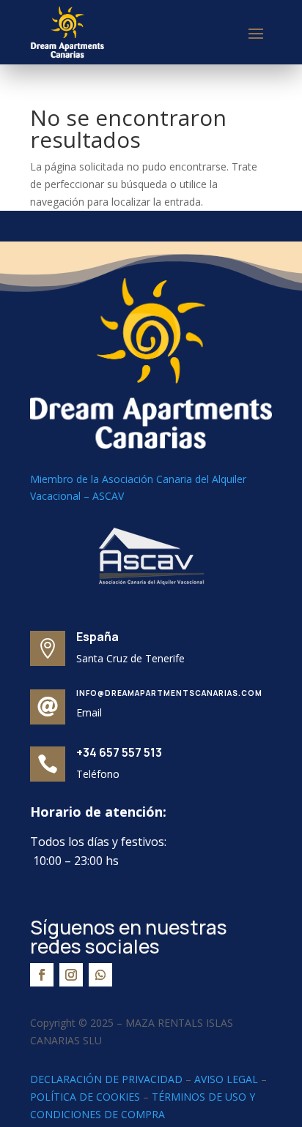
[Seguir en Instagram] (71, 974)
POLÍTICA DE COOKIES (85, 1097)
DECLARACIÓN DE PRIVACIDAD (106, 1079)
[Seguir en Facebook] (42, 974)
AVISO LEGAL (226, 1079)
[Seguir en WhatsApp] (100, 974)
